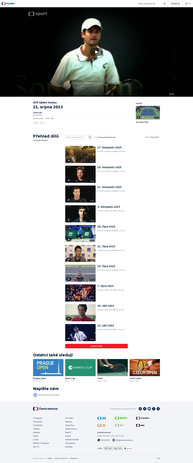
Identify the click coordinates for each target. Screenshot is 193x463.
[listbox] (118, 448)
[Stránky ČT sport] (121, 419)
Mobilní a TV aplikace (41, 443)
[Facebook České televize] (145, 409)
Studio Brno (69, 425)
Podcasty (36, 432)
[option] (108, 448)
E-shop (36, 439)
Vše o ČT (36, 447)
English (49, 458)
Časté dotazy (70, 443)
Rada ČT (68, 432)
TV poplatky (37, 425)
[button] (96, 52)
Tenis (42, 123)
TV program (37, 418)
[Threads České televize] (158, 409)
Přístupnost (74, 458)
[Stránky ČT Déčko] (101, 426)
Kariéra (68, 436)
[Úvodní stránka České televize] (45, 409)
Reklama (68, 422)
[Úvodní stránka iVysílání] (10, 3)
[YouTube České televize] (149, 409)
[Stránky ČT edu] (140, 426)
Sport (35, 123)
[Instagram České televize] (140, 409)
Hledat (165, 3)
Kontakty (68, 447)
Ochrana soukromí (61, 458)
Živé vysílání (37, 422)
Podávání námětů (72, 439)
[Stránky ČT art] (119, 426)
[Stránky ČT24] (101, 419)
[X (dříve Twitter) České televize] (153, 409)
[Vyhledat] (90, 137)
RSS (158, 458)
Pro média (69, 418)
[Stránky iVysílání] (142, 419)
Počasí (35, 436)
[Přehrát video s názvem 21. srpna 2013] (96, 52)
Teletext (36, 429)
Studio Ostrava (71, 429)
